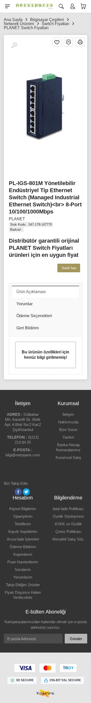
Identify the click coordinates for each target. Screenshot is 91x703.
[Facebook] (18, 491)
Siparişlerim (23, 516)
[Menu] (7, 6)
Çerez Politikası (68, 531)
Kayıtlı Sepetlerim (22, 531)
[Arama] (61, 6)
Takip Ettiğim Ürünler (23, 585)
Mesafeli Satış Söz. (68, 539)
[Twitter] (26, 491)
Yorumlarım (22, 577)
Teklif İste (68, 268)
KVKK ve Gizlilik (68, 524)
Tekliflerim (23, 524)
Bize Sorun (68, 429)
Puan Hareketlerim (22, 562)
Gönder (76, 639)
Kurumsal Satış (68, 457)
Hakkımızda (68, 422)
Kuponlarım (22, 554)
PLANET (17, 219)
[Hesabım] (72, 6)
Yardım (68, 437)
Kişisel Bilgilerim (22, 509)
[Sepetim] (83, 6)
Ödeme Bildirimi (23, 547)
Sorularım (23, 569)
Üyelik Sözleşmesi (68, 516)
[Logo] (34, 6)
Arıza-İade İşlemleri (23, 539)
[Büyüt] (14, 45)
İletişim (68, 414)
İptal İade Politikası (68, 509)
